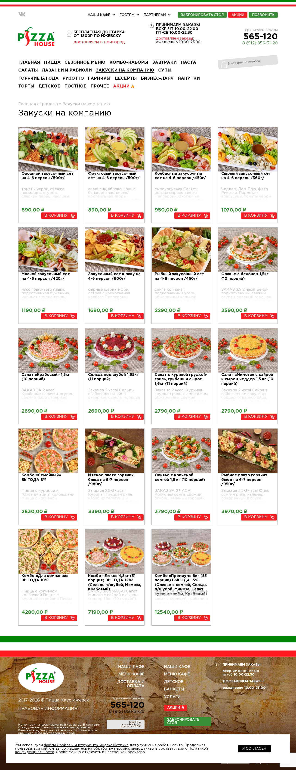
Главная (29, 62)
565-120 (261, 37)
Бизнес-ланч (157, 78)
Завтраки (164, 62)
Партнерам (155, 14)
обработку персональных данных (123, 748)
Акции (237, 14)
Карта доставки (131, 724)
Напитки (189, 78)
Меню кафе (132, 674)
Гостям (127, 14)
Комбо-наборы (128, 62)
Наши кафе (99, 14)
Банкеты (174, 689)
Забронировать (202, 14)
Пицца (52, 62)
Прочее (99, 86)
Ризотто (73, 78)
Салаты (28, 70)
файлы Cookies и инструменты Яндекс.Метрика (86, 745)
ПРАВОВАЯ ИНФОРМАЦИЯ (47, 709)
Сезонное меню (85, 62)
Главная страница (38, 104)
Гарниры (99, 78)
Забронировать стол (183, 721)
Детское (49, 86)
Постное (75, 86)
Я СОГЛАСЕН (254, 748)
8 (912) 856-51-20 (260, 43)
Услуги (172, 697)
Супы (165, 70)
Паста (188, 62)
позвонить (263, 14)
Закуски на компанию (125, 70)
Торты (26, 86)
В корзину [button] (56, 215)
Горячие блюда (38, 78)
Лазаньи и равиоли (67, 70)
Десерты (125, 78)
